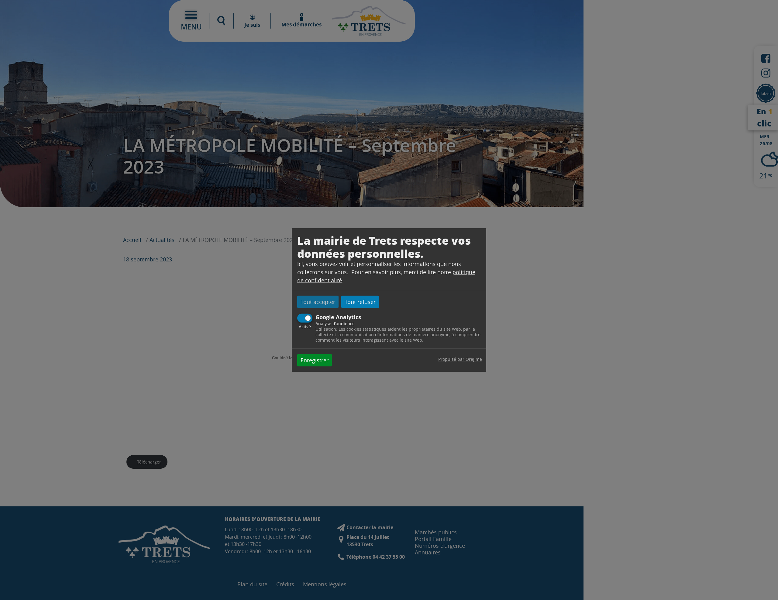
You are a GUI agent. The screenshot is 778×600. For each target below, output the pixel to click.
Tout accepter (318, 301)
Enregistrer (315, 360)
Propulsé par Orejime (460, 359)
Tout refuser (360, 301)
